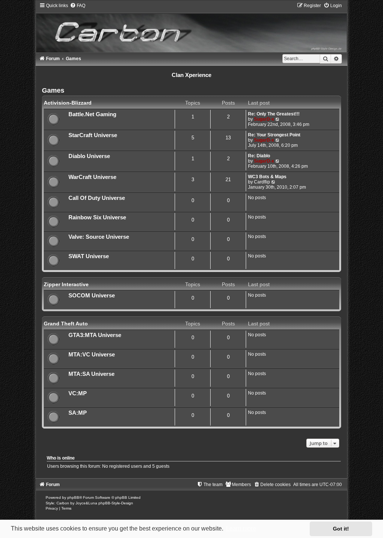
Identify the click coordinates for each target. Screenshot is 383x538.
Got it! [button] (341, 529)
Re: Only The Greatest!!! (274, 114)
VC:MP (77, 393)
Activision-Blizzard (68, 103)
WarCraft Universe (92, 177)
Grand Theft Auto (66, 324)
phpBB (73, 497)
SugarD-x (264, 119)
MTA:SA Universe (91, 374)
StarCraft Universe (92, 135)
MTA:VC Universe (91, 355)
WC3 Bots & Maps (267, 176)
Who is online (61, 458)
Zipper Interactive (66, 284)
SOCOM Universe (91, 296)
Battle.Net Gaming (92, 114)
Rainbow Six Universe (97, 217)
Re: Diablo (259, 155)
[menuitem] (77, 5)
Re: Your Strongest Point (274, 134)
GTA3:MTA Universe (94, 335)
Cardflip (262, 182)
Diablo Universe (89, 156)
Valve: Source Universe (98, 237)
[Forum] (191, 27)
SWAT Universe (88, 256)
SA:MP (77, 413)
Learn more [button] (241, 528)
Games (53, 90)
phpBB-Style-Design (115, 503)
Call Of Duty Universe (96, 198)
